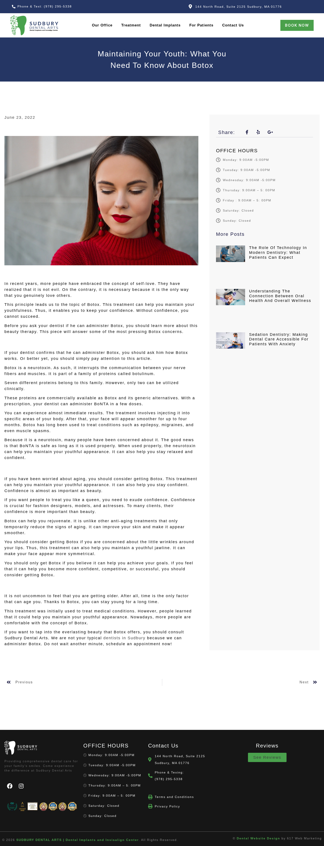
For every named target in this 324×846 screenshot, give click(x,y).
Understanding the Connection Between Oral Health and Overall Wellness (280, 296)
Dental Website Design (258, 838)
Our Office (102, 25)
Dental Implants (165, 25)
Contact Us (233, 25)
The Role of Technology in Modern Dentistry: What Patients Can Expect (278, 252)
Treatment (131, 25)
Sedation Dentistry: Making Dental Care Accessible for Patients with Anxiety (279, 339)
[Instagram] (21, 785)
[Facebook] (9, 785)
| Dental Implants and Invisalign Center (77, 840)
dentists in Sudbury (124, 638)
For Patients (201, 25)
